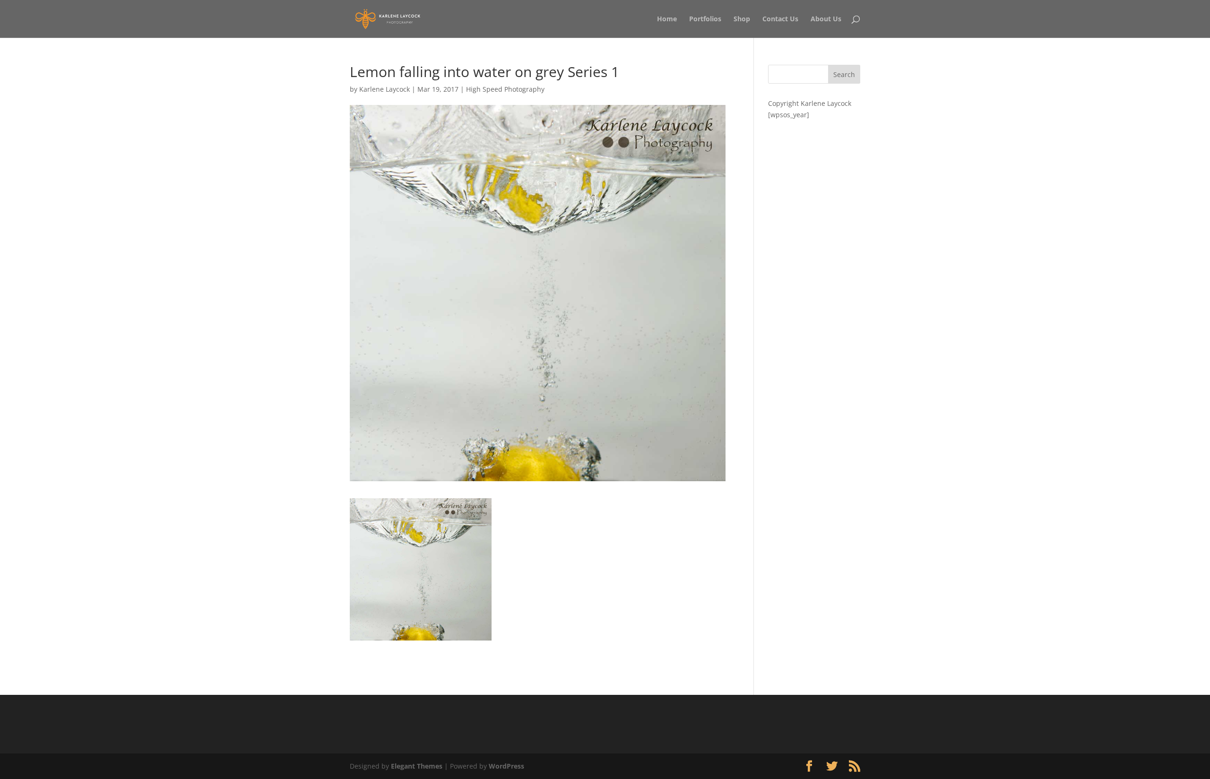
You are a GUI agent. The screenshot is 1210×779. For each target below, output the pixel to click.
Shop (742, 19)
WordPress (506, 766)
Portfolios (705, 19)
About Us (826, 19)
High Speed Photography (505, 89)
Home (667, 19)
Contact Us (780, 19)
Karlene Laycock (384, 89)
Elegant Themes (416, 766)
